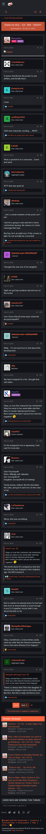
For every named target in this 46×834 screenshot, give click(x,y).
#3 (41, 98)
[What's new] (40, 12)
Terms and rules (8, 823)
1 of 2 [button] (16, 705)
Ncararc (15, 458)
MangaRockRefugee (21, 626)
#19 (40, 635)
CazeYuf (15, 431)
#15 (41, 467)
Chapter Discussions (25, 729)
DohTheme (19, 830)
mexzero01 (16, 303)
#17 (40, 543)
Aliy (13, 365)
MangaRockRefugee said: (15, 675)
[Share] (38, 47)
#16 (40, 515)
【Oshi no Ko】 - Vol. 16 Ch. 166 (22, 767)
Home (4, 825)
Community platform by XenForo (23, 828)
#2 (41, 72)
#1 (41, 48)
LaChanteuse (17, 505)
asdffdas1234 (18, 117)
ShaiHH (14, 589)
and (16, 190)
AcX (13, 534)
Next (24, 705)
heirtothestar (17, 172)
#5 (41, 155)
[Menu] (4, 4)
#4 (41, 126)
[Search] (6, 12)
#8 (41, 262)
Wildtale (15, 201)
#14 (40, 441)
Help (34, 823)
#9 (41, 286)
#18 (40, 599)
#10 (40, 312)
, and (20, 135)
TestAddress (17, 62)
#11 (41, 344)
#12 (41, 375)
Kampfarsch (17, 88)
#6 (41, 181)
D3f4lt (14, 276)
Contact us (34, 820)
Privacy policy (23, 823)
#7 (41, 210)
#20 (40, 669)
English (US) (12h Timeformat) (15, 820)
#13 (40, 401)
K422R (14, 146)
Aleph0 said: (10, 548)
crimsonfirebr (18, 660)
